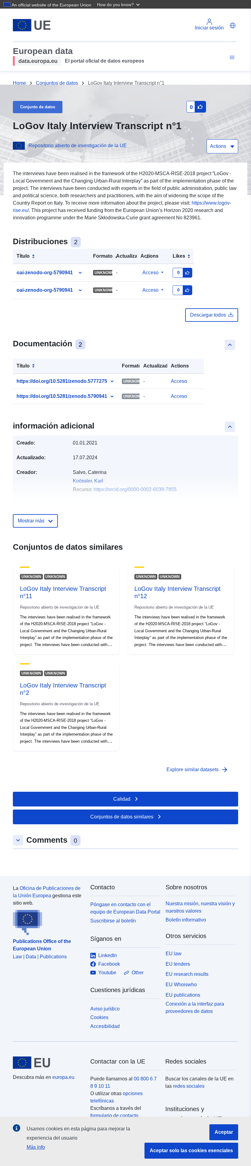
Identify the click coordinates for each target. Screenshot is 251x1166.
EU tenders (178, 964)
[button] (119, 4)
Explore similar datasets (197, 769)
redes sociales (188, 1086)
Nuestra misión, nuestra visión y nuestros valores (200, 907)
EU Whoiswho (181, 984)
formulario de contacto (114, 1115)
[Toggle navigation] (231, 57)
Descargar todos (208, 314)
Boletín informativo (186, 919)
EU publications (183, 995)
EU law (174, 953)
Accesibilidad (105, 1026)
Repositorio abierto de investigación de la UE (77, 145)
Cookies (99, 1017)
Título (23, 256)
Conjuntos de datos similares (121, 816)
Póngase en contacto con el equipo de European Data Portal (125, 908)
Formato (103, 256)
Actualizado (130, 256)
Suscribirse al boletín (113, 920)
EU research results (187, 974)
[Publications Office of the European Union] (48, 921)
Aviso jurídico (105, 1008)
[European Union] (48, 1062)
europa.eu (63, 1077)
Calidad (121, 799)
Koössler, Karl (88, 480)
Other (138, 972)
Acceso (150, 272)
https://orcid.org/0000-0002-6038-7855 (135, 489)
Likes (179, 256)
